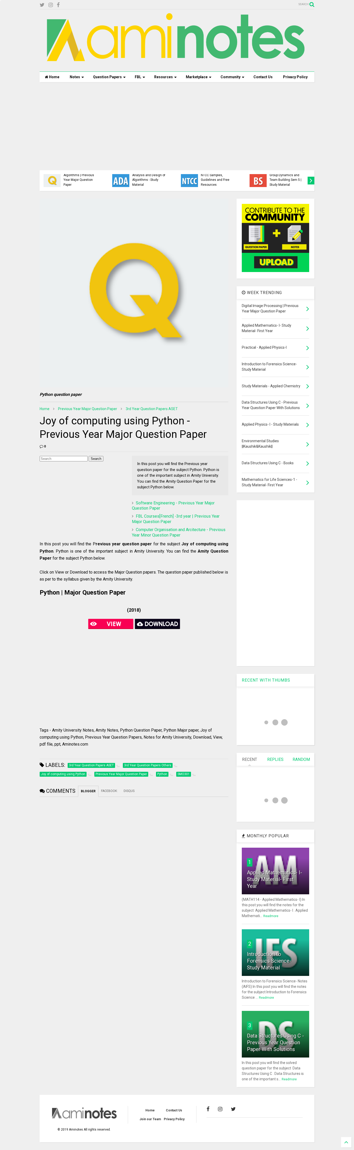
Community (230, 77)
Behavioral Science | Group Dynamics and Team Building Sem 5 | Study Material (285, 178)
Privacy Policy (295, 77)
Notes (75, 77)
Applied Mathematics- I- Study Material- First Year (274, 879)
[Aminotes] (177, 65)
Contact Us (263, 77)
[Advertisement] (177, 126)
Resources (163, 77)
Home (53, 77)
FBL (138, 77)
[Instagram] (50, 5)
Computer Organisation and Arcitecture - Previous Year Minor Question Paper (178, 532)
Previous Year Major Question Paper (87, 409)
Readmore (270, 916)
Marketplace (197, 77)
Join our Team (150, 1119)
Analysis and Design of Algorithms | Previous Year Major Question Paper (80, 178)
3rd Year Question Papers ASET (152, 409)
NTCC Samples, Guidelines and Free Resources (215, 180)
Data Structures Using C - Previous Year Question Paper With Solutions (275, 1042)
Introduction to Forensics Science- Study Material (269, 961)
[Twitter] (42, 5)
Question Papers (107, 77)
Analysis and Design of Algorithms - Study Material (148, 180)
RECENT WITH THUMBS (266, 680)
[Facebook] (58, 5)
